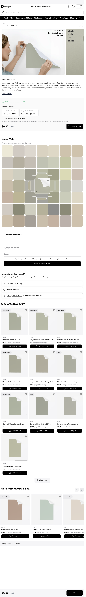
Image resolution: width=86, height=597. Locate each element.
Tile (11, 18)
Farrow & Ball (7, 26)
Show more (43, 480)
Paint (6, 18)
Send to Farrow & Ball (42, 264)
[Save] (81, 25)
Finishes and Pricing (13, 283)
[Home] (8, 6)
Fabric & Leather (51, 18)
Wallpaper (38, 18)
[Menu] (79, 6)
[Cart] (73, 6)
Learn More (21, 118)
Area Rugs (64, 18)
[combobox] (42, 12)
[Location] (68, 6)
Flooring (73, 18)
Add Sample (76, 126)
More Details (7, 94)
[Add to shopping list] (47, 180)
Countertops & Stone (24, 18)
